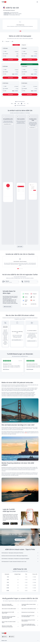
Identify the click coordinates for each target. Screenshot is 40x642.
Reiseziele (7, 41)
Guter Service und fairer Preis (32, 364)
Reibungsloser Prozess (7, 364)
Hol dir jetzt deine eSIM (20, 539)
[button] (37, 2)
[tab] (16, 45)
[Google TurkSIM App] (11, 637)
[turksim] (4, 633)
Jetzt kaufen (20, 246)
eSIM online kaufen (7, 306)
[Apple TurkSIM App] (4, 637)
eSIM (26, 432)
